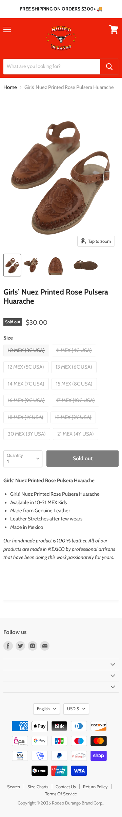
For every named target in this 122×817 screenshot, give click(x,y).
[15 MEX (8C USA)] (75, 392)
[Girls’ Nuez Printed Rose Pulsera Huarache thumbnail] (12, 265)
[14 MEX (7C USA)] (26, 392)
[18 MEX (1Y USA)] (26, 425)
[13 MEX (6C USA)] (74, 375)
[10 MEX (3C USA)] (27, 358)
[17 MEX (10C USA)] (76, 408)
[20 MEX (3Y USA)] (27, 442)
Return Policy (95, 786)
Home (10, 87)
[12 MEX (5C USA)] (26, 375)
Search (13, 786)
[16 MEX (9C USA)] (27, 408)
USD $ (73, 708)
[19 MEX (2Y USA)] (74, 425)
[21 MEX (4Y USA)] (76, 442)
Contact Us (66, 786)
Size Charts (37, 786)
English (43, 708)
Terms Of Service (61, 793)
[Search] (109, 66)
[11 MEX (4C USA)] (75, 358)
